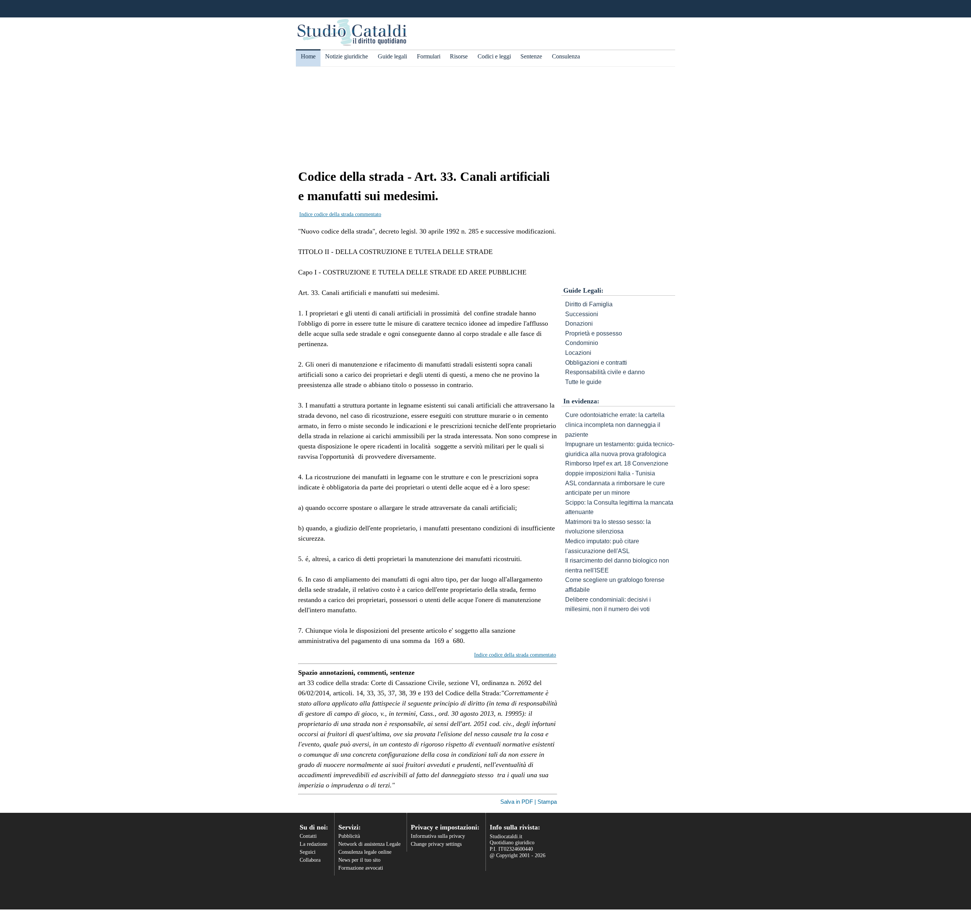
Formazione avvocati (360, 868)
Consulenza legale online (364, 852)
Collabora (310, 860)
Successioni (581, 314)
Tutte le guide (583, 382)
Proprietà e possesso (593, 333)
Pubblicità (349, 836)
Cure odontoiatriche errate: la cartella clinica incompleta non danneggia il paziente (615, 424)
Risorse (459, 56)
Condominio (581, 343)
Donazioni (579, 323)
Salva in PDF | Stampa (528, 801)
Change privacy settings (436, 844)
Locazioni (578, 353)
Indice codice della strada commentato (340, 214)
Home (308, 56)
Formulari (428, 56)
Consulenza (566, 56)
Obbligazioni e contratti (596, 362)
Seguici (308, 852)
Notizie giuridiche (346, 56)
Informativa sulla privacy (438, 836)
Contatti (308, 836)
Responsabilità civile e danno (605, 372)
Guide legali (392, 56)
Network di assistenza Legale (369, 844)
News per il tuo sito (359, 860)
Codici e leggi (494, 56)
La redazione (313, 844)
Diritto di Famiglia (589, 304)
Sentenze (531, 56)
